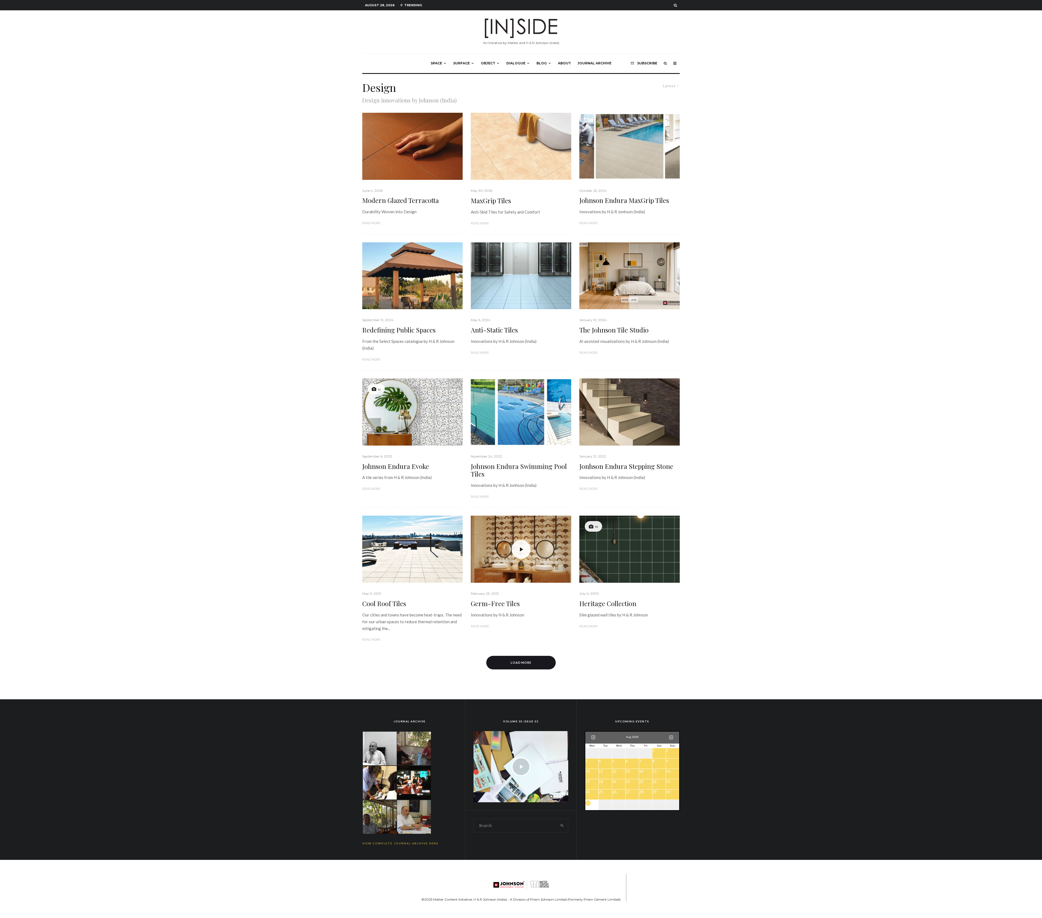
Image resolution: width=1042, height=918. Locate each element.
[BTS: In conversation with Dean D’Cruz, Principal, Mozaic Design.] (379, 816)
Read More (371, 223)
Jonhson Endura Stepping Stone (626, 466)
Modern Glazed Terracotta (400, 200)
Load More (521, 662)
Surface (461, 63)
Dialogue (515, 63)
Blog (541, 63)
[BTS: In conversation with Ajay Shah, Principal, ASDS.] (379, 782)
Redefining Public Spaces (399, 330)
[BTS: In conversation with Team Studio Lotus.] (413, 782)
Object (488, 63)
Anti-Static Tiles (494, 330)
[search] (562, 825)
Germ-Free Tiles (495, 603)
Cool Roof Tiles (384, 603)
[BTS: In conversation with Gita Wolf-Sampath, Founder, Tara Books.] (413, 747)
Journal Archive (594, 63)
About (564, 63)
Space (436, 63)
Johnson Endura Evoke (395, 466)
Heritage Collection (607, 603)
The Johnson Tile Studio (614, 330)
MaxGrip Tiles (491, 201)
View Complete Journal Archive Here (400, 843)
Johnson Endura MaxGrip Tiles (624, 200)
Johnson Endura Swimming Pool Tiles (519, 470)
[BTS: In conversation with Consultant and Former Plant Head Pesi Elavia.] (379, 747)
